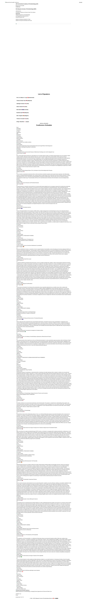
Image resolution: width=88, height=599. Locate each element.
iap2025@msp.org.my (22, 595)
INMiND (56, 598)
